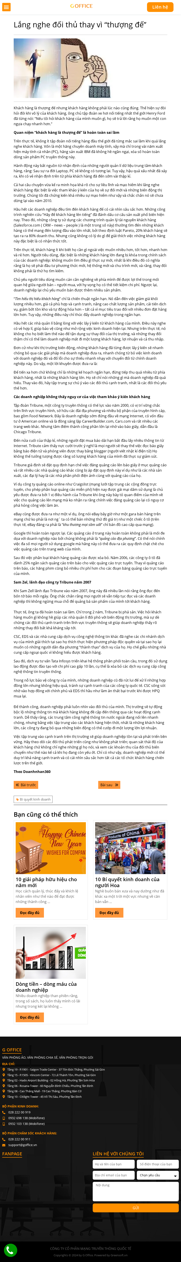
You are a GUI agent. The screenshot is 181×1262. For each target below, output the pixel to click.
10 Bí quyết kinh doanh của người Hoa (127, 882)
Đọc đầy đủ (32, 911)
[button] (6, 7)
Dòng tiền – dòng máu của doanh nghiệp (46, 987)
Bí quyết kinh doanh (35, 799)
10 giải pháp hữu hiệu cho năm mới (46, 882)
